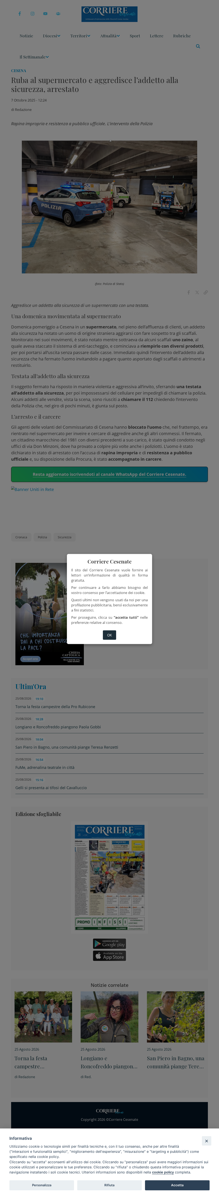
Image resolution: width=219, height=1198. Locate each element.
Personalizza (41, 1185)
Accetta (177, 1185)
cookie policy (163, 1172)
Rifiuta (109, 1185)
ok (109, 635)
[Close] (206, 1141)
